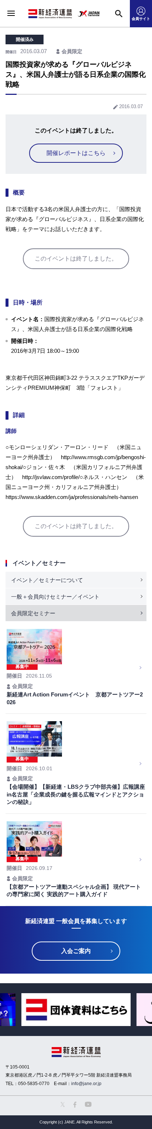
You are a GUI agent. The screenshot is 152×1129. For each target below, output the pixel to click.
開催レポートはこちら (76, 153)
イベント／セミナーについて (47, 580)
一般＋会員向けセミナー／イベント (55, 596)
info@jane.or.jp (86, 1083)
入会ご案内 (76, 951)
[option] (76, 1009)
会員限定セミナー (33, 613)
